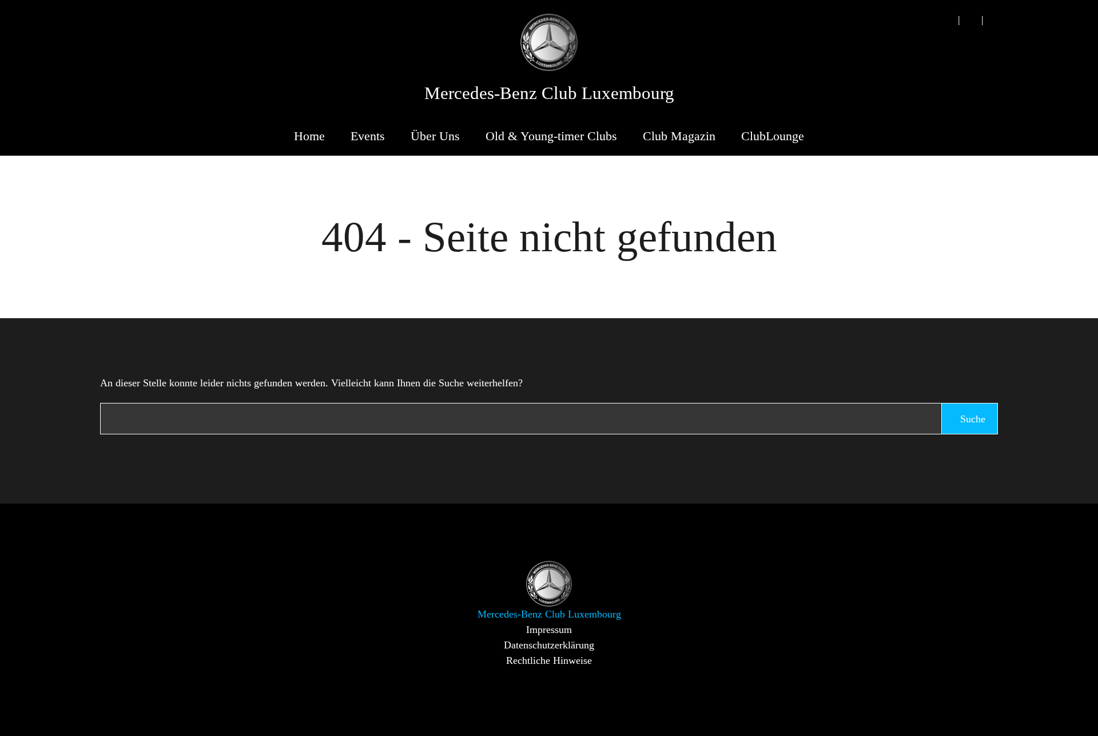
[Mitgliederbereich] (994, 19)
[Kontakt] (970, 19)
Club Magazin (679, 136)
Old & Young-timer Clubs (551, 136)
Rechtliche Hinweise (549, 660)
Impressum (549, 629)
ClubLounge (772, 136)
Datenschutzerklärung (549, 645)
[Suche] (947, 19)
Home (309, 136)
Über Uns (435, 136)
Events (368, 136)
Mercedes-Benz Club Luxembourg (549, 93)
